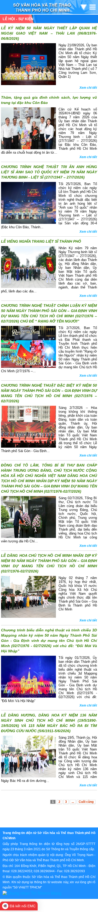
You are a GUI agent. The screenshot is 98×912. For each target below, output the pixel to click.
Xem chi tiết (88, 88)
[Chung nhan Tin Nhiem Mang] (32, 893)
